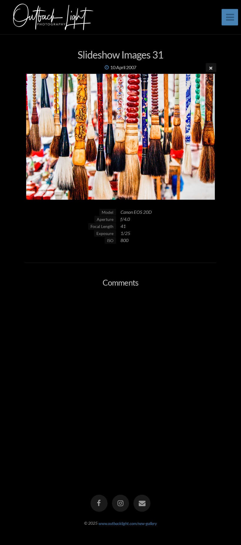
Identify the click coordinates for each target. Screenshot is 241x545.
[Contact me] (142, 503)
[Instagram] (120, 503)
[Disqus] (120, 369)
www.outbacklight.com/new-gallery (127, 523)
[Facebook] (99, 503)
